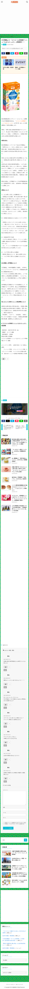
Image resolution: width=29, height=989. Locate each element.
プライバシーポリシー (10, 984)
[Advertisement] (14, 19)
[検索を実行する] (25, 840)
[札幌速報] (14, 2)
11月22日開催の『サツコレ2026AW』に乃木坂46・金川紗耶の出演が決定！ (13, 939)
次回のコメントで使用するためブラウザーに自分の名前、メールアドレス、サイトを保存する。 (15, 823)
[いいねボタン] (3, 359)
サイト (4, 817)
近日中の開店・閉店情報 (8, 935)
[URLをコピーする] (26, 53)
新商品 (4, 44)
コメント (5, 790)
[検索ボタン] (27, 2)
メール (4, 812)
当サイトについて (19, 984)
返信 (5, 670)
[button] (3, 53)
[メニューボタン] (2, 2)
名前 (4, 807)
